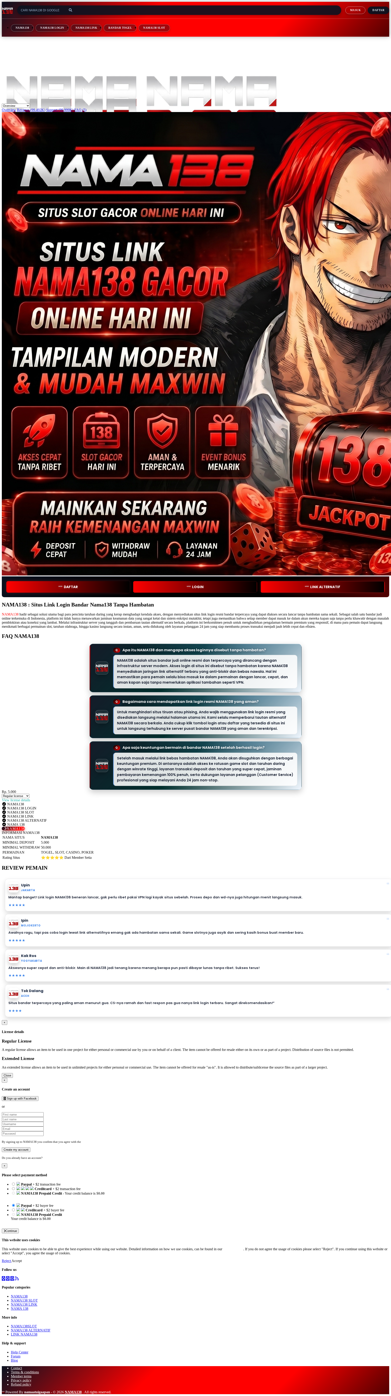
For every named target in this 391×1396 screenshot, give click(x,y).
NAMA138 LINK (86, 27)
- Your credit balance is (58, 1195)
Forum (15, 1356)
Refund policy (21, 1384)
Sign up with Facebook (21, 1098)
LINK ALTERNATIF (325, 587)
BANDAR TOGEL (120, 27)
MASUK (355, 10)
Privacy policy (21, 1380)
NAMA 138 (19, 1308)
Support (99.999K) (59, 110)
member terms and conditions (100, 1141)
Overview (9, 110)
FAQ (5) (80, 110)
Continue (11, 1231)
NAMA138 (22, 27)
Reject (7, 1261)
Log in (47, 1158)
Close (7, 1075)
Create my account (16, 1149)
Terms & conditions (25, 1372)
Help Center (19, 1352)
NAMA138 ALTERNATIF (30, 1330)
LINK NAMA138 (24, 1334)
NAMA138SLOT (24, 1326)
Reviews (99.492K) (31, 110)
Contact (16, 1368)
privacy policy (233, 1249)
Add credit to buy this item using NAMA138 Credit (48, 1197)
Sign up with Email (19, 1106)
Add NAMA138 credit (27, 1223)
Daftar (378, 10)
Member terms (21, 1376)
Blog (14, 1360)
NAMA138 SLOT (154, 27)
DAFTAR (71, 587)
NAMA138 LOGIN (52, 27)
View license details (16, 800)
